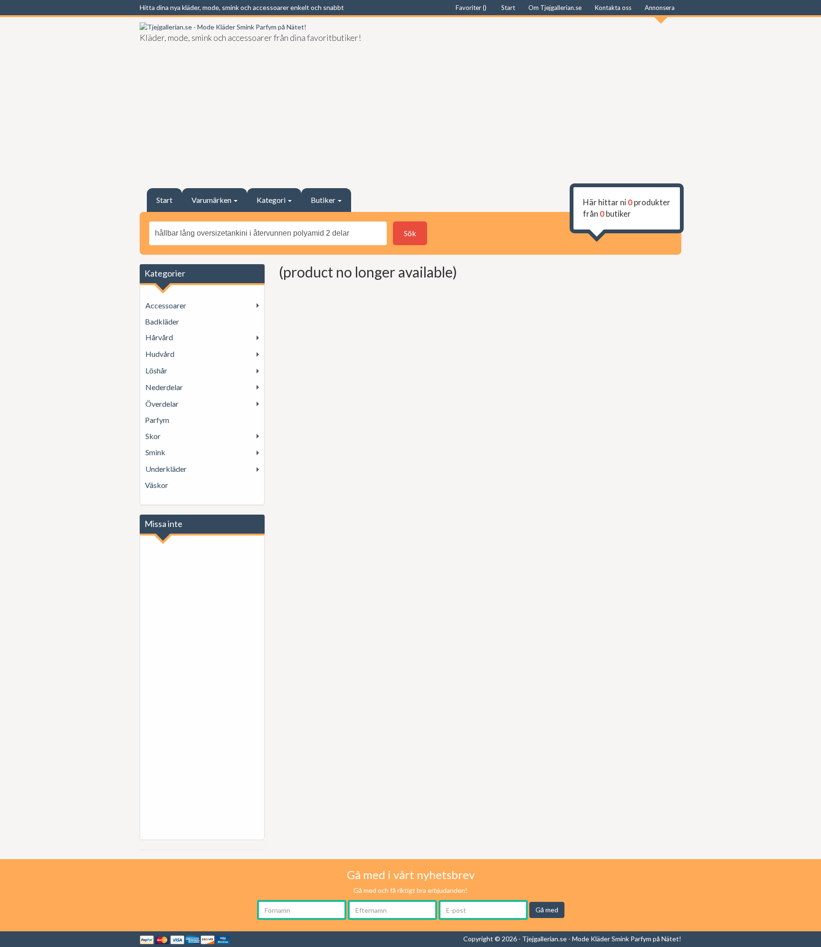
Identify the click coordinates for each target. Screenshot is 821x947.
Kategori (272, 199)
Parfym (157, 419)
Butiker (324, 199)
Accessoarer (165, 305)
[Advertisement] (549, 97)
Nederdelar (164, 387)
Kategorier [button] (164, 273)
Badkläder (162, 321)
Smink (155, 452)
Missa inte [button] (163, 523)
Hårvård (159, 337)
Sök (410, 233)
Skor (153, 435)
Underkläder (166, 468)
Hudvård (159, 353)
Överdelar (162, 403)
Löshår (156, 370)
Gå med (546, 910)
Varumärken (212, 199)
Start (164, 199)
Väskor (156, 484)
